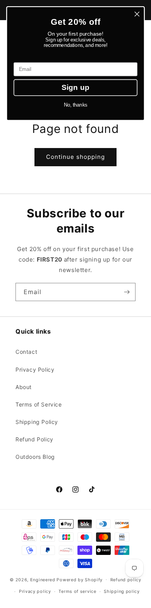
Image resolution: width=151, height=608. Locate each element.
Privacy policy (35, 591)
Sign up (75, 87)
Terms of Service (38, 404)
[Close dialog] (137, 14)
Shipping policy (122, 591)
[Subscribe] (126, 292)
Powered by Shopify (80, 579)
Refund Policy (34, 439)
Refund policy (125, 579)
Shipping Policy (36, 422)
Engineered (42, 579)
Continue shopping (75, 156)
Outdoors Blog (35, 456)
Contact (26, 351)
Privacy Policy (34, 369)
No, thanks (75, 105)
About (23, 387)
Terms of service (77, 591)
